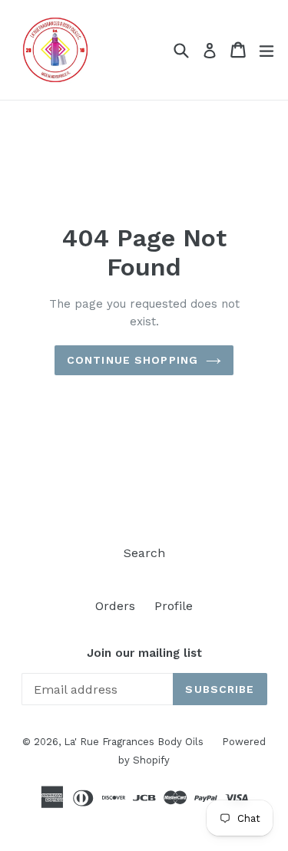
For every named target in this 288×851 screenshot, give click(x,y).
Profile (173, 606)
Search (144, 553)
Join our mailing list (144, 653)
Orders (115, 606)
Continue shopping (132, 360)
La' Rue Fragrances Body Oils (135, 741)
